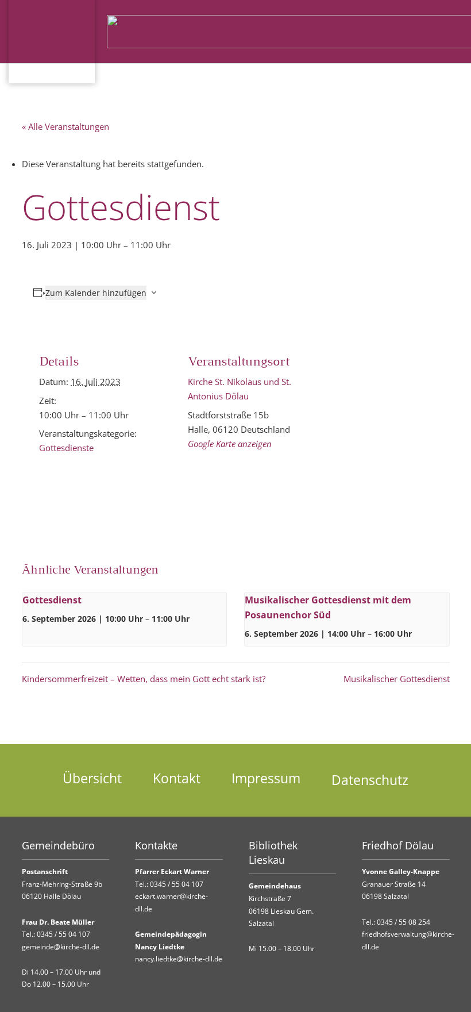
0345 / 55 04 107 (63, 934)
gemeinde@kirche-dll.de (60, 947)
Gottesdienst (52, 600)
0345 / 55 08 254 (403, 922)
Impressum (265, 778)
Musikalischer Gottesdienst (396, 678)
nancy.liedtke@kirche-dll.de (178, 959)
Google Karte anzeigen (230, 443)
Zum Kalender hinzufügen (95, 292)
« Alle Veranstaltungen (65, 126)
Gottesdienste (66, 447)
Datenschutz (369, 780)
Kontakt (176, 778)
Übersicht (92, 778)
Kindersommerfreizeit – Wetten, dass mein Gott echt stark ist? (143, 678)
